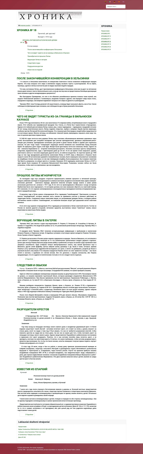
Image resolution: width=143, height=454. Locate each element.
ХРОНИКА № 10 (106, 36)
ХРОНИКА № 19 (106, 44)
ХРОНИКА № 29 (106, 49)
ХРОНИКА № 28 (106, 47)
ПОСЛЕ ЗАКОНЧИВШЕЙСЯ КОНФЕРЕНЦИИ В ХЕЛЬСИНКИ (53, 78)
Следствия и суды (34, 63)
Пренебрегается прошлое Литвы (39, 56)
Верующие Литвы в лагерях (37, 59)
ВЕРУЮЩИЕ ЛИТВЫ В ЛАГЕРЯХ (37, 220)
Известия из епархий (35, 70)
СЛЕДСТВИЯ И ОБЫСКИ (32, 265)
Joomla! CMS (21, 449)
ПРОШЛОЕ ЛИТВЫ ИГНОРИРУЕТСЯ (39, 175)
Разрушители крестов (35, 66)
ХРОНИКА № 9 (105, 33)
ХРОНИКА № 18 (26, 30)
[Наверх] (140, 451)
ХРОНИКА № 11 (106, 39)
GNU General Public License (72, 449)
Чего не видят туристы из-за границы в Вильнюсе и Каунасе (49, 53)
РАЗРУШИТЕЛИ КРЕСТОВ (33, 309)
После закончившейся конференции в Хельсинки (45, 49)
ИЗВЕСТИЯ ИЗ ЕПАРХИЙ (32, 369)
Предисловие (105, 31)
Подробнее (29, 110)
